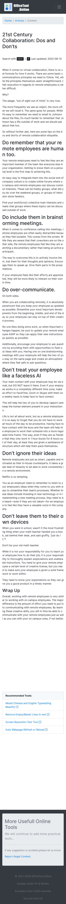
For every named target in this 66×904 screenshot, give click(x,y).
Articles (19, 20)
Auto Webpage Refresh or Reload (25, 729)
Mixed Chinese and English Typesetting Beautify (28, 705)
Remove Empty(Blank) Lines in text (26, 714)
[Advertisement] (33, 656)
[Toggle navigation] (59, 7)
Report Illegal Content (17, 856)
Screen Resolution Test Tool (22, 722)
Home (8, 20)
